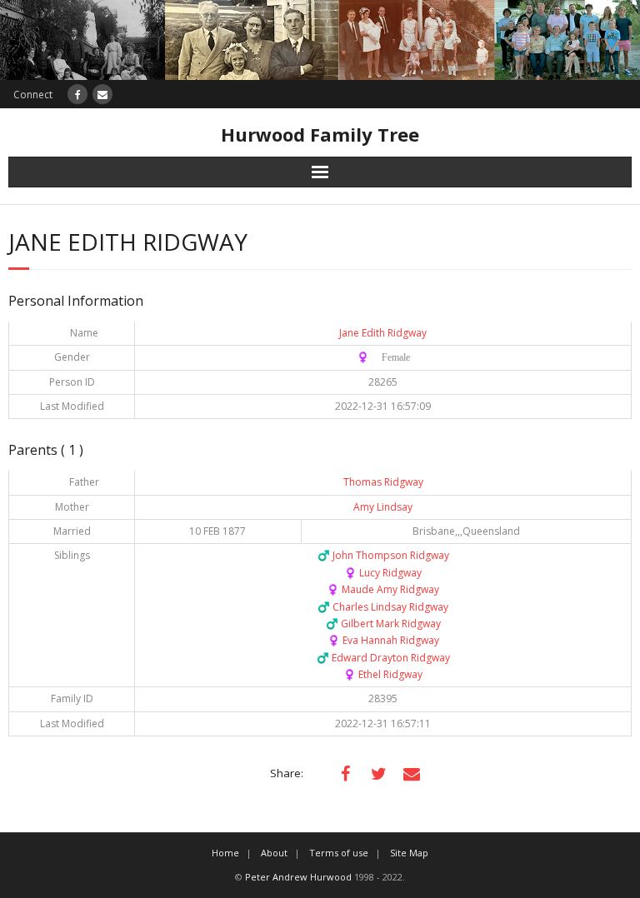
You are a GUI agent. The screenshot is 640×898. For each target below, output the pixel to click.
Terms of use (338, 852)
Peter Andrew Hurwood (298, 877)
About (274, 852)
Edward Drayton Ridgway (383, 658)
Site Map (409, 852)
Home (225, 852)
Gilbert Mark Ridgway (383, 623)
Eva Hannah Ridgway (383, 640)
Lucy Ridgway (383, 573)
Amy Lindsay (382, 507)
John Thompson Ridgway (383, 555)
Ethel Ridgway (382, 674)
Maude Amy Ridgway (383, 589)
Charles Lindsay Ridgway (383, 607)
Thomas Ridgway (383, 482)
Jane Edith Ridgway (383, 333)
